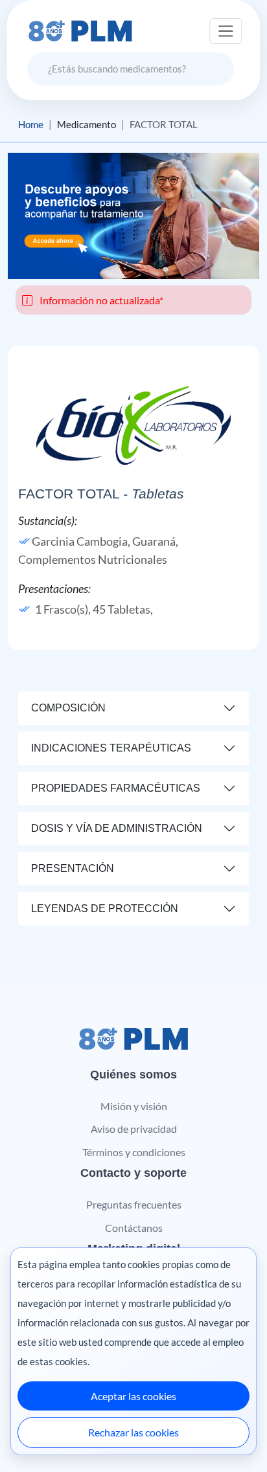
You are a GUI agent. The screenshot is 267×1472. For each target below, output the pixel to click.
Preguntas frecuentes (133, 1204)
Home (30, 124)
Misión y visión (133, 1106)
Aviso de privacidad (134, 1128)
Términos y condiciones (133, 1152)
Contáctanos (134, 1227)
